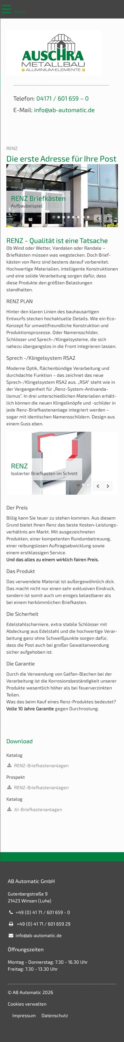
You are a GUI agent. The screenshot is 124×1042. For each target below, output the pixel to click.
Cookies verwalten (27, 1003)
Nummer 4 (68, 217)
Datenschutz (55, 1015)
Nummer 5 (73, 217)
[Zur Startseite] (53, 52)
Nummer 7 (83, 217)
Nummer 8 (88, 217)
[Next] (108, 218)
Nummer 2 (58, 217)
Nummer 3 (63, 217)
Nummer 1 (53, 217)
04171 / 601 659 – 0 (62, 98)
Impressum (24, 1015)
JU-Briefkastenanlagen (38, 809)
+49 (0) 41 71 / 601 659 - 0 (43, 912)
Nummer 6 (78, 217)
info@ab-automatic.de (64, 109)
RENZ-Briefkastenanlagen (41, 765)
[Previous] (97, 218)
